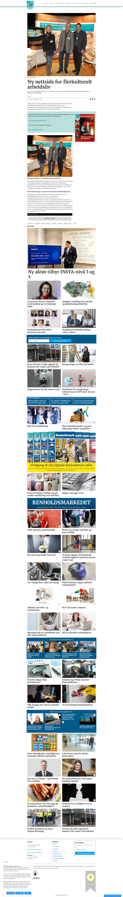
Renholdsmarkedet (59, 3)
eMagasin (92, 3)
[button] (30, 648)
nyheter (37, 223)
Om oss (80, 3)
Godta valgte (19, 893)
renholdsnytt (68, 223)
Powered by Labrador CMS (61, 895)
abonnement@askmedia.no (34, 849)
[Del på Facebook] (90, 99)
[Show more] (61, 133)
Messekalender (57, 853)
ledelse (60, 223)
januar (48, 223)
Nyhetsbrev (85, 3)
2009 (75, 223)
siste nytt (31, 223)
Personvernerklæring (58, 858)
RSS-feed (55, 860)
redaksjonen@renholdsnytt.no (35, 852)
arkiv (43, 223)
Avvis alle (28, 893)
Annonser (74, 3)
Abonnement (68, 3)
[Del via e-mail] (95, 99)
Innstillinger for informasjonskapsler (112, 895)
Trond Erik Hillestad (32, 857)
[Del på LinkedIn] (92, 99)
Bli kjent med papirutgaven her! (37, 120)
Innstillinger (10, 893)
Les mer (57, 868)
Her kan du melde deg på (35, 129)
